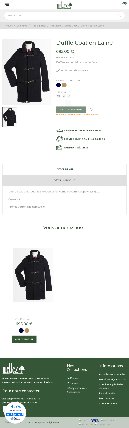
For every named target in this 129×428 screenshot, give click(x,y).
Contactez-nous (108, 403)
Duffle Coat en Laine (24, 319)
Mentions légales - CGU (112, 379)
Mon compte (106, 398)
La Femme (73, 378)
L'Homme (72, 383)
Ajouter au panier (71, 109)
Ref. (58, 57)
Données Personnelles (112, 374)
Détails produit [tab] (64, 180)
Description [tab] (64, 169)
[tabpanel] (26, 72)
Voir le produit (24, 339)
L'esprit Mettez (108, 393)
